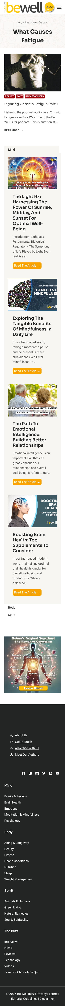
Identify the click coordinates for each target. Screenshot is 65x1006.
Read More (13, 130)
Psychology (12, 820)
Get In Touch (23, 742)
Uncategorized (34, 96)
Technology (12, 960)
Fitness (9, 855)
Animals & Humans (17, 901)
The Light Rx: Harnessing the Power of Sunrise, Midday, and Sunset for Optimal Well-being (32, 213)
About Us (21, 735)
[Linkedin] (30, 773)
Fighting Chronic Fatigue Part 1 (31, 104)
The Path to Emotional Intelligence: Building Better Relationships (29, 434)
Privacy (42, 994)
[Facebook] (23, 773)
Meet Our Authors (27, 754)
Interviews (11, 942)
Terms (53, 994)
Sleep (8, 873)
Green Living (12, 907)
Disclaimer (47, 998)
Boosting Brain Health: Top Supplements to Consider (30, 542)
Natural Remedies (16, 913)
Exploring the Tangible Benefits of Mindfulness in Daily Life (32, 326)
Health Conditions (16, 861)
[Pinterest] (50, 773)
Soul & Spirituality (16, 919)
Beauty (9, 96)
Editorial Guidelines (24, 998)
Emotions (11, 808)
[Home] (19, 22)
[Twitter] (43, 773)
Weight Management (18, 879)
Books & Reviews (16, 796)
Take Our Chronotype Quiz (22, 972)
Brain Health (12, 802)
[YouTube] (57, 773)
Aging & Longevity (16, 843)
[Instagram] (37, 773)
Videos (9, 966)
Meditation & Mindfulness (21, 814)
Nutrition (10, 867)
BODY (20, 96)
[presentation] (32, 72)
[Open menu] (59, 7)
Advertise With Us (27, 748)
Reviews (10, 954)
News (8, 948)
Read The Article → (28, 266)
